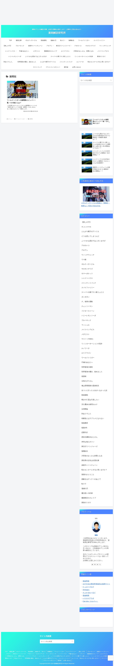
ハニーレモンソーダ (43, 656)
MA (96, 535)
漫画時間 (86, 595)
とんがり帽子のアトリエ (50, 658)
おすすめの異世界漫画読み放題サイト (96, 584)
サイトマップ (105, 658)
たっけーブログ (88, 587)
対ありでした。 (18, 658)
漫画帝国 (86, 581)
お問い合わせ (67, 660)
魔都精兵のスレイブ (93, 653)
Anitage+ (86, 590)
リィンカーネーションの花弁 (99, 656)
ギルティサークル (21, 651)
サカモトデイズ (40, 653)
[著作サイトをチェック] (92, 564)
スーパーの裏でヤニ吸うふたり (80, 656)
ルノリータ (75, 658)
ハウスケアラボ (88, 598)
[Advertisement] (57, 12)
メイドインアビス (31, 656)
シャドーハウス (62, 653)
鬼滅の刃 (37, 651)
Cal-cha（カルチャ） (90, 601)
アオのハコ (30, 653)
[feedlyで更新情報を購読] (97, 564)
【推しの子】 (82, 651)
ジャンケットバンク (64, 658)
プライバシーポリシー (49, 660)
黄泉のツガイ (8, 658)
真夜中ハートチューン (103, 651)
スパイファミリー (71, 651)
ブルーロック (91, 651)
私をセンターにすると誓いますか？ (90, 658)
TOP (6, 651)
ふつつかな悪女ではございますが (60, 656)
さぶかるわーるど (89, 593)
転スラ (44, 651)
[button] (111, 80)
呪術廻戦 (30, 651)
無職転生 (49, 651)
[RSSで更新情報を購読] (100, 564)
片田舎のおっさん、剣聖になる (15, 656)
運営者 (59, 660)
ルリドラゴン (104, 653)
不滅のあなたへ (73, 653)
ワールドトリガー (59, 651)
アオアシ (8, 653)
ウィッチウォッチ (51, 653)
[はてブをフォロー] (95, 564)
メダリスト (82, 653)
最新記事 (11, 651)
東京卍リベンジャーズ (19, 653)
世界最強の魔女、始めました (33, 658)
